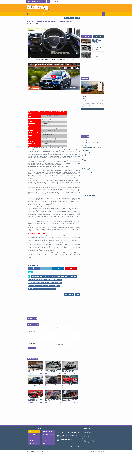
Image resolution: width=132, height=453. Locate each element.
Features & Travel (59, 14)
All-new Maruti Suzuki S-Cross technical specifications (41, 288)
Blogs (90, 14)
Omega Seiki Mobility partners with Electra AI (92, 155)
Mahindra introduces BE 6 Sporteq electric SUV (53, 400)
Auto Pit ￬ (41, 14)
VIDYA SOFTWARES (101, 451)
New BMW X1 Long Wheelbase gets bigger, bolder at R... (52, 371)
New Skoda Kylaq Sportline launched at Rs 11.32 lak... (68, 371)
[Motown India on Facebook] (86, 2)
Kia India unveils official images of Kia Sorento (63, 1)
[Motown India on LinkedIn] (103, 2)
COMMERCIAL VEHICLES (81, 14)
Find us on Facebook (88, 195)
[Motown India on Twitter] (90, 2)
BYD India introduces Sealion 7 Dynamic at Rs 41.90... (35, 385)
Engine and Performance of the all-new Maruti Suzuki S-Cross (43, 285)
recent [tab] (87, 36)
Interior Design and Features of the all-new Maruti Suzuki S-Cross (44, 282)
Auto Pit (31, 431)
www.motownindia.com (66, 439)
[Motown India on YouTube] (95, 2)
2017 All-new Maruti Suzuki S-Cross (60, 276)
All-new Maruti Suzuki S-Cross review (40, 276)
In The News (85, 136)
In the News (33, 14)
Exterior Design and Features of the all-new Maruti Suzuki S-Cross (44, 279)
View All (77, 17)
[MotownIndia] (39, 7)
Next (66, 17)
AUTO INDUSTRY (70, 14)
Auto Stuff (49, 14)
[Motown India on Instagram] (99, 2)
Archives (45, 440)
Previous (71, 17)
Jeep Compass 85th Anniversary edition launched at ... (35, 400)
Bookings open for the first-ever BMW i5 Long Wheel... (35, 371)
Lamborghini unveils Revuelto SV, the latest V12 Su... (69, 400)
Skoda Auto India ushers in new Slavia (69, 385)
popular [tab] (98, 36)
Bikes (34, 437)
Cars (34, 434)
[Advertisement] (80, 8)
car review (73, 276)
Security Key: (31, 343)
